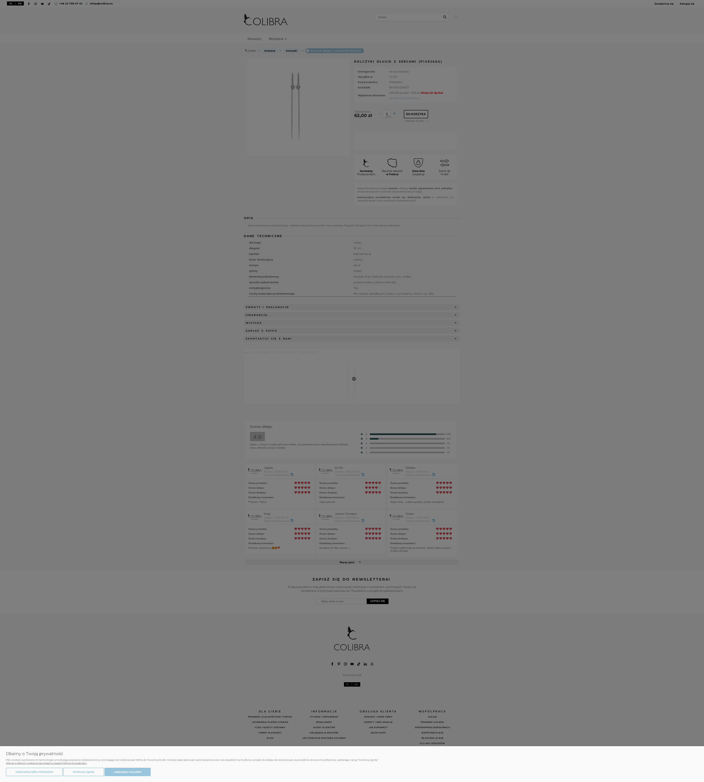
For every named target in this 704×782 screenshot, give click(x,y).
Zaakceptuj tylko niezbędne (34, 771)
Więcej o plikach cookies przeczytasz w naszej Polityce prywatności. (46, 763)
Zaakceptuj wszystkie (127, 771)
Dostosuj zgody (83, 771)
